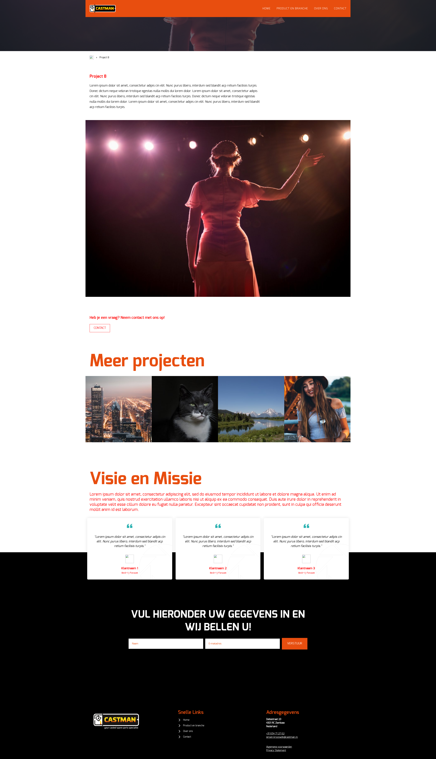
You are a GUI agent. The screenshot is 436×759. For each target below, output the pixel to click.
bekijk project (118, 419)
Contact (340, 8)
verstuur (294, 643)
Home (266, 8)
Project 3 (251, 411)
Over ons (321, 8)
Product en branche (292, 8)
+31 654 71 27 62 (275, 733)
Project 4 (317, 411)
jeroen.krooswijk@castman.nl (282, 737)
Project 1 (118, 411)
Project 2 (185, 411)
